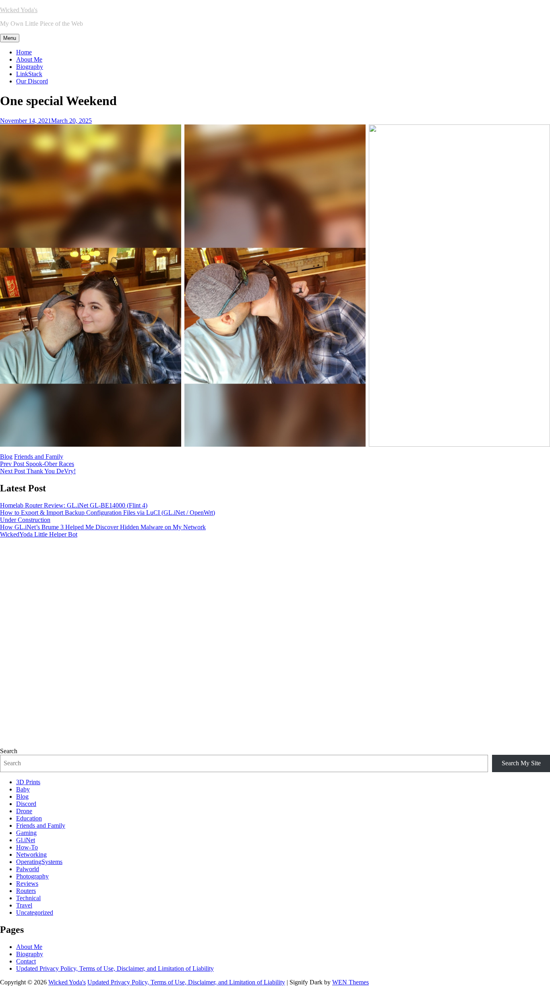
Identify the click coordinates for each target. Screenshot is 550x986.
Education (29, 818)
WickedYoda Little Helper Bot (38, 534)
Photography (32, 876)
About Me (29, 59)
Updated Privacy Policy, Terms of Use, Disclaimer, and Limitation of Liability (115, 968)
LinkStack (29, 73)
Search (8, 751)
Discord (26, 803)
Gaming (26, 832)
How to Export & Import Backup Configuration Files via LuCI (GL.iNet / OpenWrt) (107, 512)
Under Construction (25, 519)
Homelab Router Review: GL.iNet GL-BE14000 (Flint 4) (73, 505)
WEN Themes (350, 982)
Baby (23, 789)
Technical (28, 898)
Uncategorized (34, 912)
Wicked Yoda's (18, 9)
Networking (31, 854)
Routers (26, 890)
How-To (27, 847)
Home (24, 52)
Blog (6, 456)
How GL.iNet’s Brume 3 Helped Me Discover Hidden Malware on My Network (103, 527)
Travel (24, 905)
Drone (24, 811)
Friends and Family (38, 456)
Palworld (27, 869)
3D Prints (28, 782)
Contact (26, 961)
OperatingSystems (39, 861)
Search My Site (521, 763)
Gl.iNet (25, 840)
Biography (29, 66)
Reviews (27, 883)
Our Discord (32, 81)
